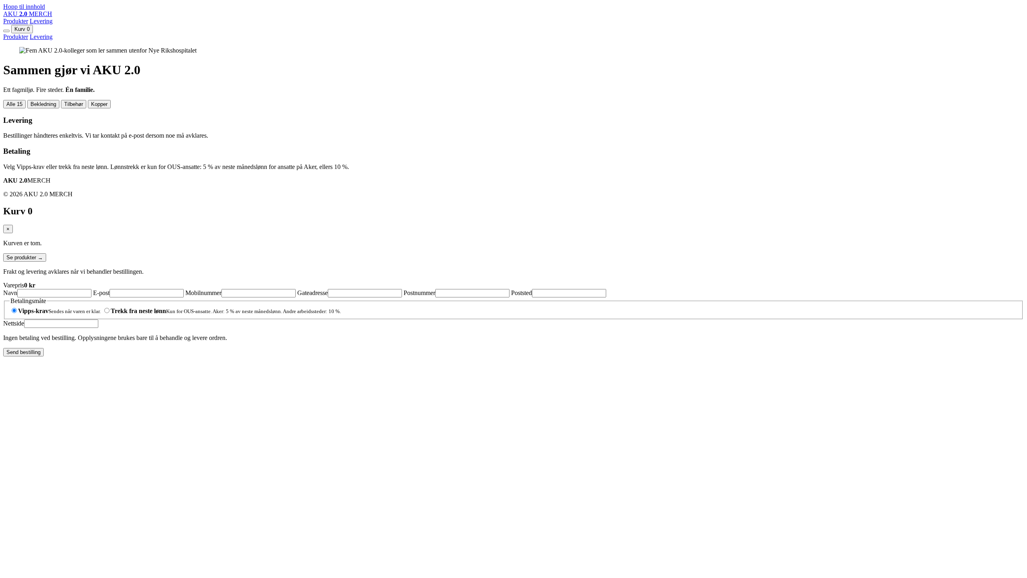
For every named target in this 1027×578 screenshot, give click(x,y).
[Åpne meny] (6, 31)
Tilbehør (73, 104)
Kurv (22, 29)
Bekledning (43, 104)
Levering (41, 21)
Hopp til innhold (24, 6)
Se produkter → (24, 257)
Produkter (15, 21)
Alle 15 (14, 104)
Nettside (13, 323)
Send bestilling (23, 352)
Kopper (99, 104)
